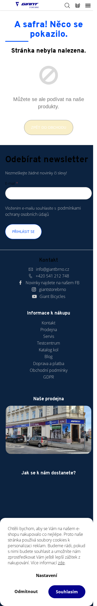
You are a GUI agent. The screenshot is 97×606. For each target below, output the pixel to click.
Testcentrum (48, 343)
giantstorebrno (52, 289)
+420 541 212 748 (52, 276)
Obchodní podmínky (49, 370)
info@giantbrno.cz (52, 269)
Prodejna (48, 329)
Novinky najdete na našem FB (52, 283)
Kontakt (48, 323)
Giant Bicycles (52, 296)
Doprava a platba (48, 363)
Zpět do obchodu (48, 127)
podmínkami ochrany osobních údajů (43, 211)
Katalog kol (48, 350)
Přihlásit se (23, 231)
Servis (48, 336)
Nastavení (46, 575)
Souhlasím (67, 592)
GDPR (48, 377)
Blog (48, 356)
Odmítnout (26, 591)
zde (61, 563)
